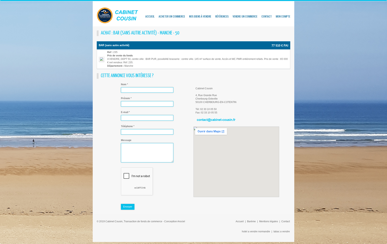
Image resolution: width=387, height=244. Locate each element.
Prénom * (126, 98)
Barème (251, 221)
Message (126, 140)
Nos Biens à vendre (200, 16)
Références (222, 16)
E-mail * (125, 112)
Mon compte (283, 16)
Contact (266, 16)
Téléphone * (127, 126)
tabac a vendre (282, 231)
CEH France (118, 15)
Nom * (124, 84)
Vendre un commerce (245, 16)
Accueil (150, 16)
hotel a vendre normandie (256, 231)
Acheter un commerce (172, 16)
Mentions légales (268, 221)
